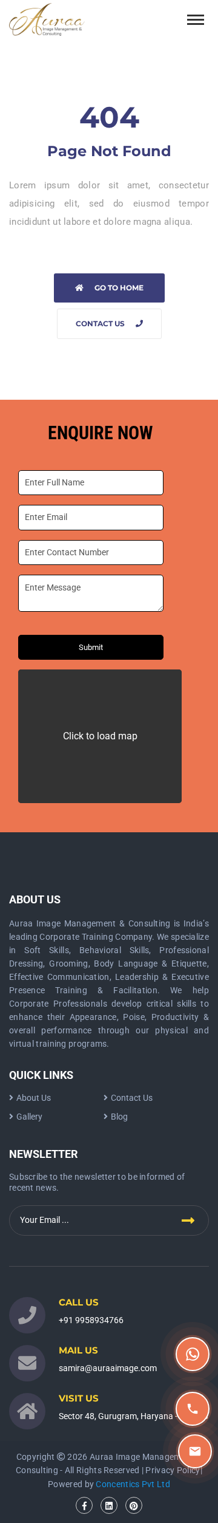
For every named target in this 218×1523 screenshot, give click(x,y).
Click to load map (100, 736)
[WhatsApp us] (193, 1354)
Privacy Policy (172, 1470)
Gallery (29, 1116)
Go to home (119, 287)
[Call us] (193, 1409)
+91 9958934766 (91, 1320)
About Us (33, 1098)
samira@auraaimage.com (108, 1368)
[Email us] (195, 1451)
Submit (91, 647)
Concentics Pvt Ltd (133, 1484)
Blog (119, 1116)
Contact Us (100, 323)
